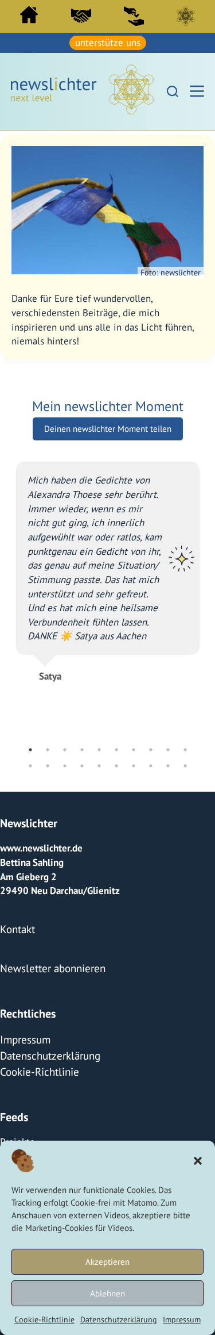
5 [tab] (99, 748)
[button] (198, 1161)
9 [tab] (168, 748)
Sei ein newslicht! (133, 15)
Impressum (182, 1319)
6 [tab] (116, 748)
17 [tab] (133, 764)
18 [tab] (151, 764)
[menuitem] (29, 17)
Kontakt (16, 926)
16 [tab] (116, 764)
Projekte (17, 1130)
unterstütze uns (107, 42)
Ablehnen (107, 1293)
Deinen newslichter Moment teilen (107, 426)
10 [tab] (185, 748)
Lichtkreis (186, 15)
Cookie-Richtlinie (44, 1319)
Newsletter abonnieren (48, 963)
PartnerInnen (81, 15)
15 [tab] (99, 764)
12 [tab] (47, 764)
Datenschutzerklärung (118, 1319)
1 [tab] (30, 748)
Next (208, 602)
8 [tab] (151, 748)
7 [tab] (133, 748)
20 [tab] (185, 764)
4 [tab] (82, 748)
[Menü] (197, 90)
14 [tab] (82, 764)
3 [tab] (65, 748)
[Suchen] (172, 89)
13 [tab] (65, 764)
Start (29, 15)
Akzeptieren (107, 1261)
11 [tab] (30, 764)
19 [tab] (168, 764)
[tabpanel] (108, 564)
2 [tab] (47, 748)
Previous (7, 602)
